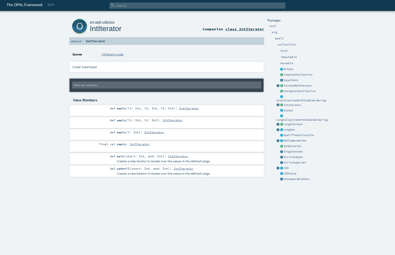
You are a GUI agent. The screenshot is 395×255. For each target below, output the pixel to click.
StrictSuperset (295, 162)
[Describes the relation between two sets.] (281, 146)
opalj (98, 22)
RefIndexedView (295, 140)
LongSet (289, 129)
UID (286, 168)
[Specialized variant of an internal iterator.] (281, 86)
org (92, 22)
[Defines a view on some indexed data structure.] (281, 141)
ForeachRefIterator (298, 85)
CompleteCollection (298, 74)
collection (108, 22)
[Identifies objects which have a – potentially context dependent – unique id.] (281, 174)
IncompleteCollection (300, 91)
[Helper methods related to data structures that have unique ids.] (278, 168)
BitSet (288, 69)
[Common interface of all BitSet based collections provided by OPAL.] (281, 69)
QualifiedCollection (299, 135)
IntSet (288, 110)
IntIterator (292, 105)
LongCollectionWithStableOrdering (302, 119)
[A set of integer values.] (281, 111)
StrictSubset (293, 157)
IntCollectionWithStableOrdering (301, 100)
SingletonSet (293, 151)
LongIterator (293, 124)
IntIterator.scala (112, 54)
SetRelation (292, 146)
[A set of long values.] (281, 130)
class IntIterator (244, 29)
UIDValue (290, 173)
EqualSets (291, 80)
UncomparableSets (296, 179)
